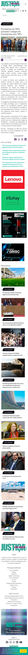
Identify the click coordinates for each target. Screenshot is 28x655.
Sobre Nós (14, 600)
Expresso (14, 574)
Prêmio (14, 581)
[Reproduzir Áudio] (2, 60)
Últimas (14, 587)
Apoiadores (14, 605)
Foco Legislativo (14, 578)
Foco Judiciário (14, 570)
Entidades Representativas (14, 583)
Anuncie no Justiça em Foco (14, 603)
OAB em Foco (14, 585)
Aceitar (23, 651)
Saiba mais (16, 653)
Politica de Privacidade (14, 601)
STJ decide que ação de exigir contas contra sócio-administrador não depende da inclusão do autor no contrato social (13, 385)
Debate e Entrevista (14, 576)
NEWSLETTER (10, 11)
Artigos (14, 572)
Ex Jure (14, 579)
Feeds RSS (14, 589)
